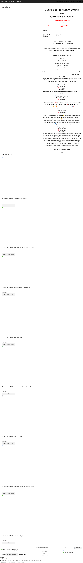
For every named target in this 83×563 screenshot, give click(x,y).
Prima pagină (5, 6)
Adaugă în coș (59, 43)
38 (77, 74)
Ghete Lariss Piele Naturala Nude (12, 436)
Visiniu (79, 71)
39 (78, 74)
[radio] (45, 35)
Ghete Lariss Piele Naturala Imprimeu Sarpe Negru (18, 247)
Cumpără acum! (69, 43)
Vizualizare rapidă (3, 195)
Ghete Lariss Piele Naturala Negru (12, 337)
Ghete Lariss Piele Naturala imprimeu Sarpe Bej (17, 387)
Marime (45, 30)
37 (75, 74)
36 (73, 74)
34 (70, 74)
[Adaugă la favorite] (7, 195)
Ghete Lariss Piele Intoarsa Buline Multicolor (16, 287)
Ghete (10, 6)
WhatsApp (65, 25)
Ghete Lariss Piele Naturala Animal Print (14, 198)
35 (72, 74)
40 (80, 74)
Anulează (45, 36)
